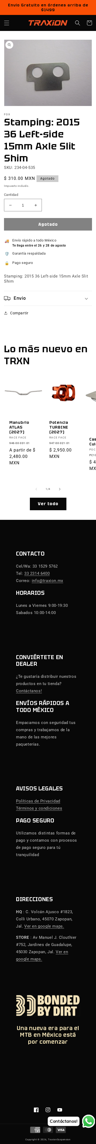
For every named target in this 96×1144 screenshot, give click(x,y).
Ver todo (48, 503)
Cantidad (11, 195)
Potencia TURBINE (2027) (58, 427)
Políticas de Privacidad (38, 801)
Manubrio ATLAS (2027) (19, 427)
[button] (7, 23)
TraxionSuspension (59, 1139)
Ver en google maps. (44, 926)
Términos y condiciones (39, 808)
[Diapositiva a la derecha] (60, 489)
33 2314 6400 (37, 573)
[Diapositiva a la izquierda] (36, 489)
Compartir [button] (19, 313)
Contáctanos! (29, 690)
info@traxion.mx (47, 580)
